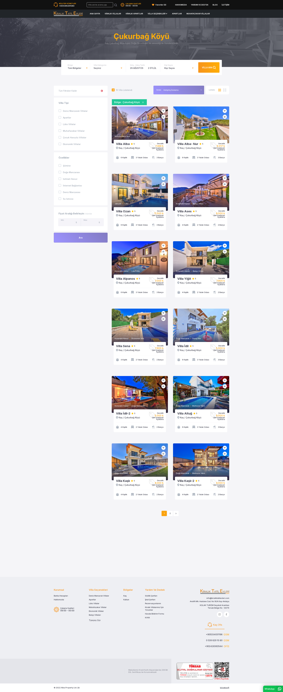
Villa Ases (184, 211)
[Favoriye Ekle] (163, 111)
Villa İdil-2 (123, 413)
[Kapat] (143, 102)
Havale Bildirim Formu (154, 614)
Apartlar (177, 14)
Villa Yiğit (184, 278)
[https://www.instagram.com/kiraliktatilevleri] (219, 614)
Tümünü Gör (95, 620)
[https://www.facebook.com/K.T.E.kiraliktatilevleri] (226, 614)
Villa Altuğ (184, 413)
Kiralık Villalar (113, 14)
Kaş (124, 596)
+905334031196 (214, 634)
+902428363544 (214, 646)
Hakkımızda (59, 600)
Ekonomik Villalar (96, 611)
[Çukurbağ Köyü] (68, 13)
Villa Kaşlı (123, 481)
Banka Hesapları (61, 596)
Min (62, 220)
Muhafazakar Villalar (198, 14)
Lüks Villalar (94, 603)
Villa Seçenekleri (157, 14)
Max (85, 220)
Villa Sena (123, 346)
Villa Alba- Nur (187, 144)
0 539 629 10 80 (214, 640)
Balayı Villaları (95, 615)
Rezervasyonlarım (153, 603)
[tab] (214, 625)
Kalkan (126, 600)
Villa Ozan (123, 211)
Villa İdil (183, 346)
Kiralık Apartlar (134, 14)
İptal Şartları (150, 600)
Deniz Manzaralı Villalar (99, 596)
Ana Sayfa (95, 14)
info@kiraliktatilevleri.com (218, 598)
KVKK (147, 618)
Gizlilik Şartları (151, 596)
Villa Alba (123, 144)
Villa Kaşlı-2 (185, 481)
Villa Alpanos (125, 278)
